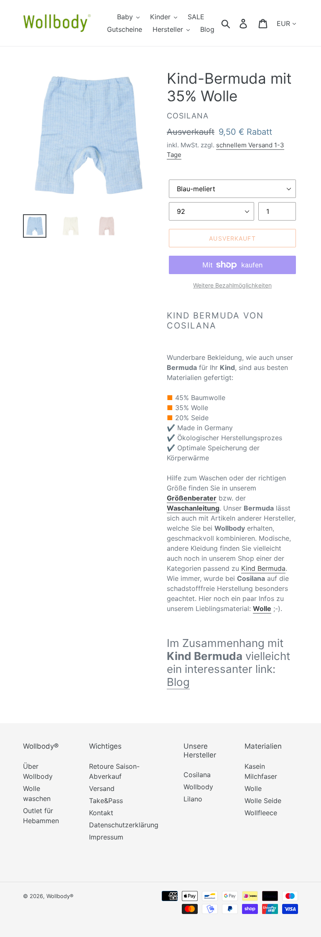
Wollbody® (60, 896)
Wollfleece (261, 813)
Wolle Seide (263, 800)
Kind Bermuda (263, 568)
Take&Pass (106, 800)
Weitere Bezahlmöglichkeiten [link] (232, 285)
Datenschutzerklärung (123, 825)
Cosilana (197, 774)
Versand (102, 788)
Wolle (253, 788)
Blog (178, 681)
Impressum (106, 837)
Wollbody (198, 787)
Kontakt (101, 813)
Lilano (192, 799)
